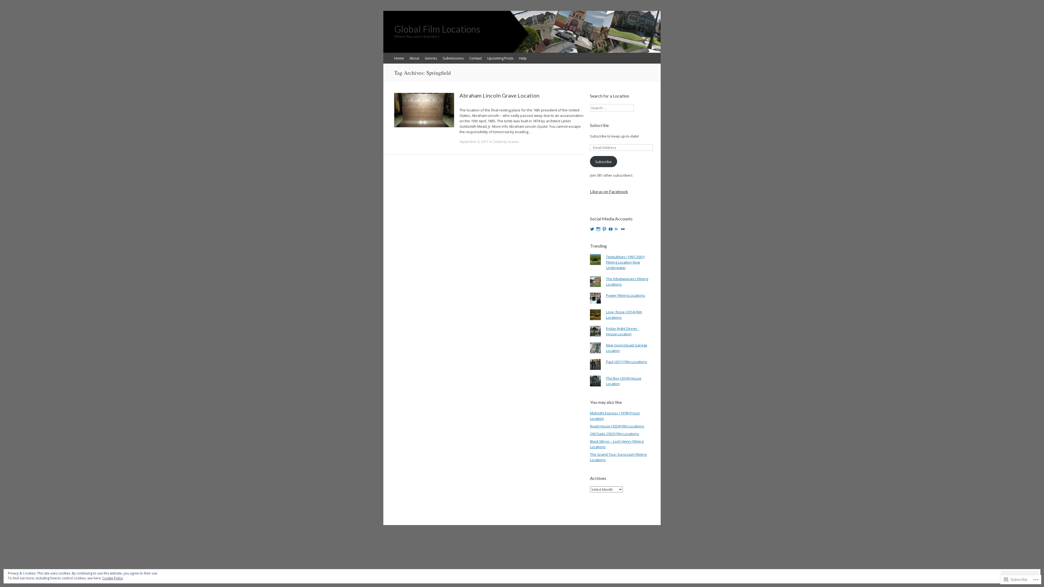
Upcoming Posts (500, 58)
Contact (475, 58)
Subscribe (599, 125)
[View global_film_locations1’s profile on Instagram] (598, 229)
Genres (431, 58)
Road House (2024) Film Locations (617, 426)
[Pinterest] (604, 229)
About (414, 58)
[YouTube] (610, 229)
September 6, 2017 (474, 141)
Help (523, 58)
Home (399, 58)
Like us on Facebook (609, 191)
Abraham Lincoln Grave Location (499, 95)
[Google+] (616, 229)
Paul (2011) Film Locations (626, 361)
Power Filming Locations (625, 295)
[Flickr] (623, 229)
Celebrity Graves (505, 141)
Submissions (453, 58)
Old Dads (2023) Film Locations (614, 433)
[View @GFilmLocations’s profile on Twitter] (592, 229)
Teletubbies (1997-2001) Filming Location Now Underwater (625, 262)
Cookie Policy (112, 578)
